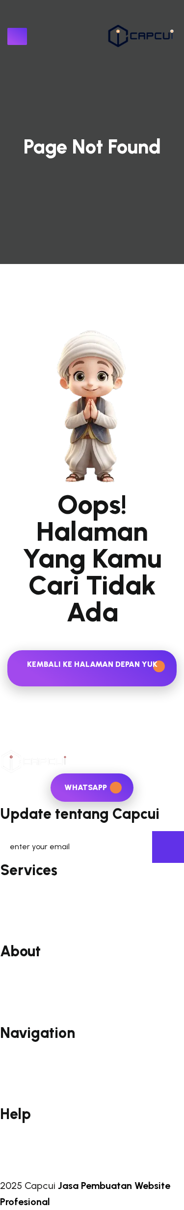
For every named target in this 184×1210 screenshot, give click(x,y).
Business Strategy (35, 923)
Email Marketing (31, 892)
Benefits (16, 989)
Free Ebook (22, 939)
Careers (15, 1020)
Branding (17, 1086)
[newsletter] (168, 847)
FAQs (10, 1136)
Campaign (20, 1070)
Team (12, 1004)
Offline (13, 1101)
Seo (8, 907)
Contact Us (22, 1151)
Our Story (19, 973)
